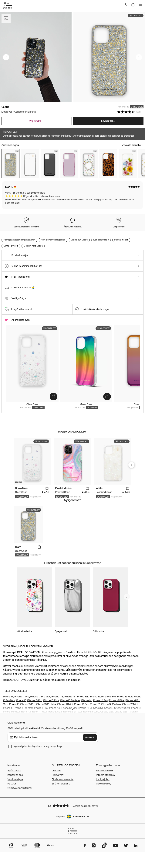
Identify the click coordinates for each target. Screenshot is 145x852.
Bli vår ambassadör (62, 779)
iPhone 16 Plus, (125, 696)
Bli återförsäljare (61, 783)
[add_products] (53, 396)
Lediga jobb (102, 779)
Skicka (89, 737)
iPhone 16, (95, 696)
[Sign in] (125, 5)
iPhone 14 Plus (116, 700)
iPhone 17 (8, 696)
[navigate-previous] (131, 465)
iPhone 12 (95, 704)
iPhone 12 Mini (129, 704)
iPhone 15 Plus (51, 700)
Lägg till (108, 121)
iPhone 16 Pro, (108, 696)
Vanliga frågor (15, 779)
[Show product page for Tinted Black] (50, 163)
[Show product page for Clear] (30, 163)
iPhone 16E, (83, 696)
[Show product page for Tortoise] (108, 163)
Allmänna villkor (104, 770)
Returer (12, 783)
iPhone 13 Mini (64, 704)
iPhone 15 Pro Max (70, 700)
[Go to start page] (7, 5)
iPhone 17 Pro (22, 696)
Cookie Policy (103, 783)
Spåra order (14, 770)
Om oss (56, 770)
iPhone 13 (14, 704)
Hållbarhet (58, 775)
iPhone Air (70, 696)
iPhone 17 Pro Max (40, 696)
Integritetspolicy (105, 775)
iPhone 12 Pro (81, 704)
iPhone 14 (86, 700)
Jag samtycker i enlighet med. (38, 746)
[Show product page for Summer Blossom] (128, 163)
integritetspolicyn (53, 746)
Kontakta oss (15, 775)
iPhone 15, (21, 700)
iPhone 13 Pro (27, 704)
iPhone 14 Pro (100, 700)
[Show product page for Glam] (10, 163)
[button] (72, 805)
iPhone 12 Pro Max (111, 704)
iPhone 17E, (58, 696)
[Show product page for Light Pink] (69, 163)
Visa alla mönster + (132, 145)
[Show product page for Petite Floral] (89, 163)
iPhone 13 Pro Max (46, 704)
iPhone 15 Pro (34, 700)
